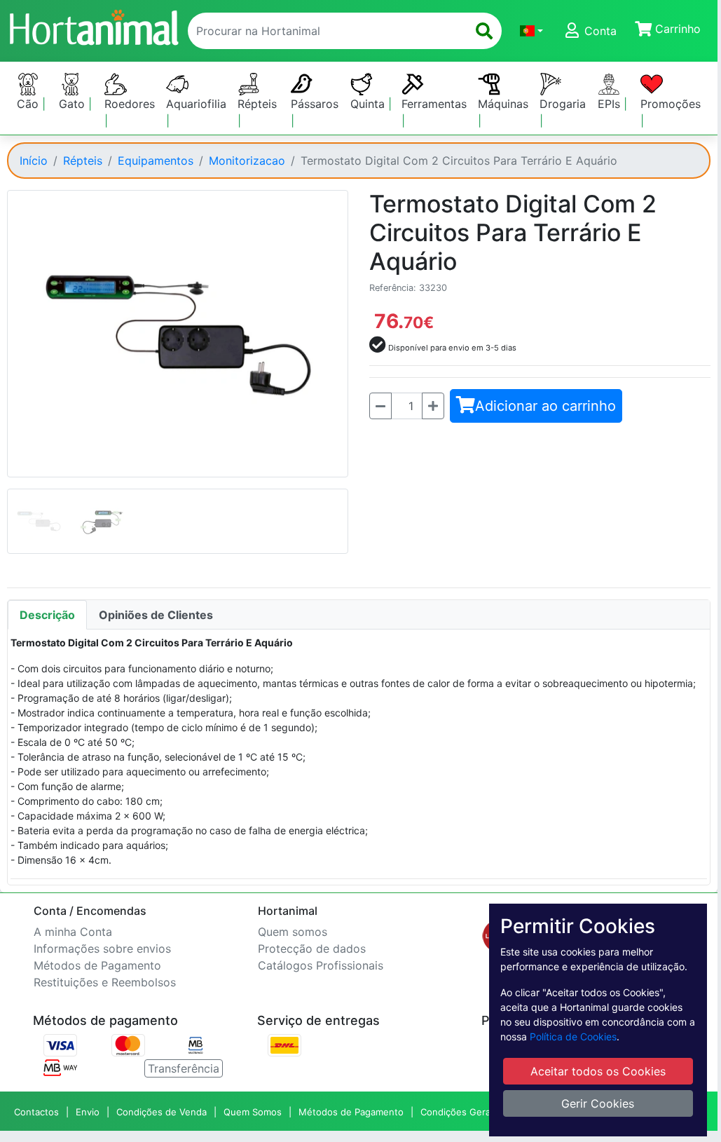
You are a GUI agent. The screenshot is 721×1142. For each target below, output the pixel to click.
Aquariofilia (196, 104)
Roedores (129, 104)
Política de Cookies (573, 1036)
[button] (531, 31)
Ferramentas (434, 104)
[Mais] (433, 406)
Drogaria (563, 104)
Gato (73, 104)
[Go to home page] (93, 25)
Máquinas (503, 104)
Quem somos (292, 932)
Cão (29, 104)
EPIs (611, 104)
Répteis (257, 104)
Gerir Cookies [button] (597, 1103)
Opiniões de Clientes (156, 615)
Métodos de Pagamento (97, 965)
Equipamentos (155, 161)
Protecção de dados (312, 949)
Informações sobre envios (102, 949)
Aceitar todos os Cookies (598, 1071)
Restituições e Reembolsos (105, 982)
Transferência (183, 1068)
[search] (484, 30)
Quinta (369, 104)
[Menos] (380, 406)
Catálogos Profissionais (320, 965)
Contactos (36, 1111)
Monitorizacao (247, 161)
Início (34, 161)
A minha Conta (73, 932)
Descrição (47, 615)
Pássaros (314, 104)
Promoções (670, 104)
